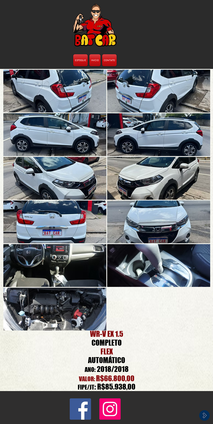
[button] (54, 91)
